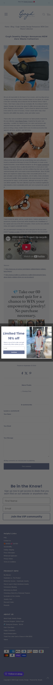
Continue (14, 352)
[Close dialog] (50, 328)
